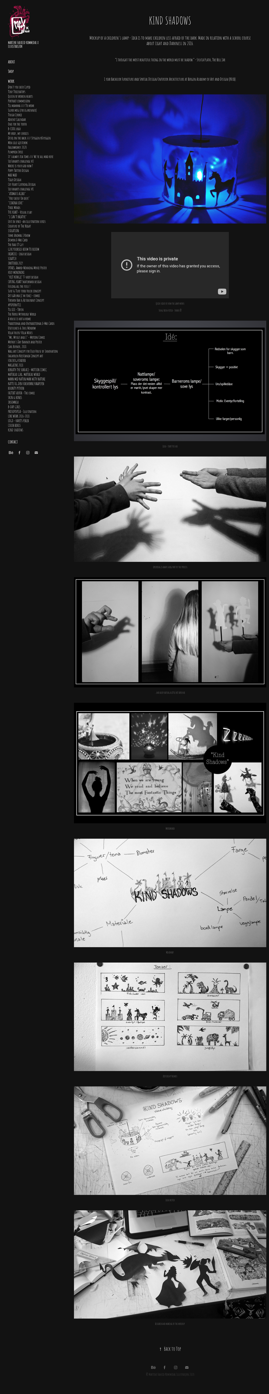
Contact (13, 442)
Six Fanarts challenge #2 (21, 160)
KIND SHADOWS (15, 429)
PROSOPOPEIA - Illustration (22, 411)
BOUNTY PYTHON (16, 388)
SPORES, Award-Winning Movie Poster (27, 267)
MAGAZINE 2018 (15, 364)
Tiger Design (14, 179)
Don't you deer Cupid (19, 86)
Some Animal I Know (19, 235)
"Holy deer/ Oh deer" (19, 198)
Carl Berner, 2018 (17, 346)
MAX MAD (12, 174)
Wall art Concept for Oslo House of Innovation (33, 351)
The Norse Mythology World (22, 313)
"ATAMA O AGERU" (17, 193)
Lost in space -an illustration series (27, 221)
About (11, 61)
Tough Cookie (15, 114)
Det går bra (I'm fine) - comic (24, 295)
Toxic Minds (14, 207)
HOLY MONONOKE (16, 272)
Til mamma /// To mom (21, 105)
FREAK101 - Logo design (19, 253)
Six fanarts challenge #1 (21, 188)
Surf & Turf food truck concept (24, 290)
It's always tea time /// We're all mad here (30, 156)
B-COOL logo (14, 128)
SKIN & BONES (15, 397)
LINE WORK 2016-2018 (18, 415)
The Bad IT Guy (16, 244)
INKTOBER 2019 (15, 262)
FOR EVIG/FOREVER (17, 360)
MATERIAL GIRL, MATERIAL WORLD (24, 374)
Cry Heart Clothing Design (22, 184)
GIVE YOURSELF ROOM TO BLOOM (23, 249)
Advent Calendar (17, 119)
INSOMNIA (13, 401)
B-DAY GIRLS (14, 406)
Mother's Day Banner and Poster (25, 341)
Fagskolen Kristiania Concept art (25, 355)
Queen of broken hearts (20, 96)
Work (11, 81)
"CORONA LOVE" (16, 202)
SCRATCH (12, 258)
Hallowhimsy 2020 (17, 147)
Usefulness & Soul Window (22, 327)
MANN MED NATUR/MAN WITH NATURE (26, 378)
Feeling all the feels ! (19, 286)
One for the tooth (17, 123)
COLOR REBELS (14, 425)
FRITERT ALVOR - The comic (21, 392)
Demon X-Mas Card (18, 239)
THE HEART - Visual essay (20, 211)
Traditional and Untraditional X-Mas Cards (31, 323)
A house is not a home (19, 318)
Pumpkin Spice (15, 151)
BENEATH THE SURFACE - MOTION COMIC (27, 369)
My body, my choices (18, 133)
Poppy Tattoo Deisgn (18, 170)
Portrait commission (19, 100)
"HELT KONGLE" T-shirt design (23, 276)
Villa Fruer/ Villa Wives (20, 332)
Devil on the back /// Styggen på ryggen (29, 137)
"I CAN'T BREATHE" (17, 216)
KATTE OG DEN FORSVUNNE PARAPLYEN (26, 383)
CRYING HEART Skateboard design (24, 281)
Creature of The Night (19, 225)
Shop (11, 71)
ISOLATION (13, 230)
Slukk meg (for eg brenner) (22, 109)
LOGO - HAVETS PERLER (18, 420)
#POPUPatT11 (14, 304)
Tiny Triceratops (16, 91)
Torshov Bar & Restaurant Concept (26, 300)
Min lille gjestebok (18, 142)
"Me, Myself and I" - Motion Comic (26, 337)
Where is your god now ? (20, 165)
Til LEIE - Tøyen (16, 309)
